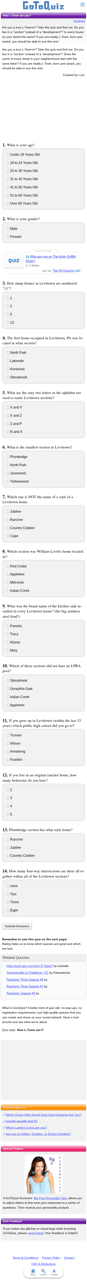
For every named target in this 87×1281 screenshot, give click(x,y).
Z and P (15, 424)
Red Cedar (18, 566)
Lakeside (16, 361)
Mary (13, 650)
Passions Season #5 (21, 993)
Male (13, 228)
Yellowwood (19, 481)
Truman (15, 735)
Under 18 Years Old (24, 154)
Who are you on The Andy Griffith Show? (51, 259)
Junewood (17, 473)
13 (11, 322)
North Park (17, 352)
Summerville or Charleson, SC (28, 972)
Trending (54, 1275)
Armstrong (17, 751)
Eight (13, 910)
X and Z (15, 415)
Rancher (16, 519)
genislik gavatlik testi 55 (21, 1121)
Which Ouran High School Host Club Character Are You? (43, 1114)
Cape (13, 536)
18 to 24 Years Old (23, 163)
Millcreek (16, 582)
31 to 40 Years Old (23, 179)
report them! (36, 1233)
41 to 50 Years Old (23, 187)
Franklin (15, 759)
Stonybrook (18, 377)
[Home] (43, 6)
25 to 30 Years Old (23, 171)
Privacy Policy (51, 1257)
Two (12, 894)
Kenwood (16, 369)
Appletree (16, 574)
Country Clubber (22, 528)
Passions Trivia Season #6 (25, 979)
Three (14, 902)
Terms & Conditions (25, 1257)
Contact (69, 1257)
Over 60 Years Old (23, 203)
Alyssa (14, 642)
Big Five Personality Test (50, 1198)
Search (44, 1275)
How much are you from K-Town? (30, 966)
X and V (15, 407)
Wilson (14, 743)
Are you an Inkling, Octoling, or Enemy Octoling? (38, 1134)
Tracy (13, 634)
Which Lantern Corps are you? (26, 1127)
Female (15, 236)
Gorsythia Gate (21, 688)
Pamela (15, 626)
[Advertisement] (43, 109)
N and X (15, 432)
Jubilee (15, 511)
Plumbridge (18, 457)
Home (33, 1275)
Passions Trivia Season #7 (25, 986)
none (13, 886)
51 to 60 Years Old (23, 195)
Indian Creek (19, 590)
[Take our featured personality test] (43, 1174)
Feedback (79, 21)
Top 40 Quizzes (64, 270)
